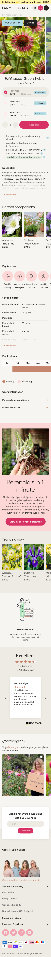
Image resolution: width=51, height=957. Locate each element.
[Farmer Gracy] (15, 8)
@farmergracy (13, 747)
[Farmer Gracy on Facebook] (5, 932)
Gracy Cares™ (9, 898)
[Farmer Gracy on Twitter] (13, 932)
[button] (46, 8)
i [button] (47, 138)
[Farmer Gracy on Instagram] (21, 932)
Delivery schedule (11, 407)
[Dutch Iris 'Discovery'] (34, 557)
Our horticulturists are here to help (19, 880)
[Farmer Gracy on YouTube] (29, 932)
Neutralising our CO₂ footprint (17, 911)
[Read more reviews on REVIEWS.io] (34, 723)
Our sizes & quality (11, 904)
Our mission (8, 892)
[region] (25, 697)
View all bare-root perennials (25, 521)
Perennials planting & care (15, 400)
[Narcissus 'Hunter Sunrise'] (12, 557)
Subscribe (25, 830)
